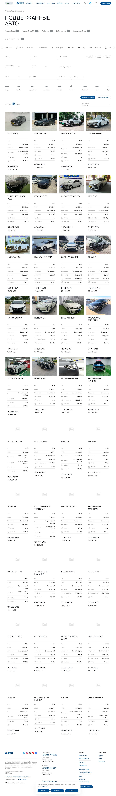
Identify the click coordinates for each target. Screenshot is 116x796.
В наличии (51, 3)
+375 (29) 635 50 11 (49, 768)
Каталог (29, 3)
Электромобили (84, 769)
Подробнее (44, 786)
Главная (7, 11)
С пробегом (40, 3)
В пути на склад (84, 781)
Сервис (59, 3)
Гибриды (81, 762)
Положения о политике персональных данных (17, 776)
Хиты (80, 776)
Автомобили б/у (84, 758)
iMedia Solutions (22, 779)
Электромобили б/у (85, 772)
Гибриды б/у (83, 765)
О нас (67, 3)
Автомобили (83, 755)
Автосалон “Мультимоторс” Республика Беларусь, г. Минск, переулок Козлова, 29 (56, 782)
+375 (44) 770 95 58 (49, 755)
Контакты (76, 3)
